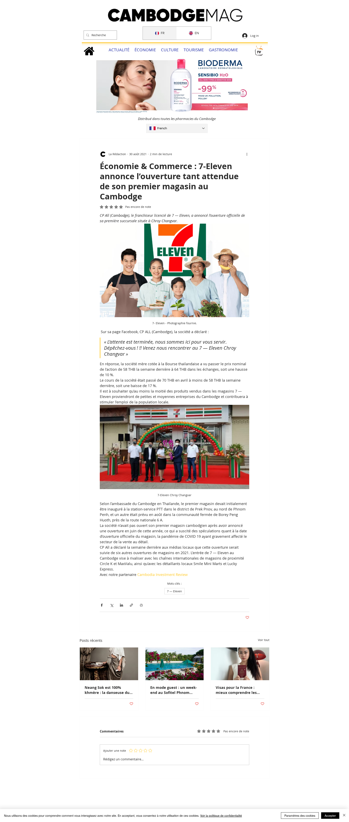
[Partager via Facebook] (102, 605)
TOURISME (194, 50)
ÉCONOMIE (145, 50)
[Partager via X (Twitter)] (112, 605)
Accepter (330, 816)
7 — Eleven (174, 591)
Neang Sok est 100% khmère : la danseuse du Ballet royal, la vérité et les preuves (107, 690)
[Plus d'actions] (246, 154)
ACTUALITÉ (119, 50)
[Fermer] (344, 815)
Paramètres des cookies (299, 816)
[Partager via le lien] (131, 605)
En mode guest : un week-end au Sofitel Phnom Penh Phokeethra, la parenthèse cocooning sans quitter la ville (173, 690)
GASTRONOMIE (223, 50)
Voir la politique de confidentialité (221, 816)
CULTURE (170, 50)
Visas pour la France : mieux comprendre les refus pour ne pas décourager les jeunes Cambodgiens (236, 690)
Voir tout (263, 640)
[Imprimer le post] (141, 605)
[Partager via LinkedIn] (121, 605)
